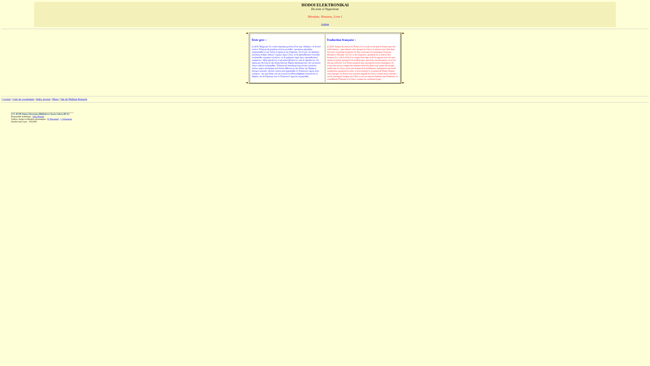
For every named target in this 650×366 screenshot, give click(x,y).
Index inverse (43, 99)
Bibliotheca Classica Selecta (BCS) (54, 114)
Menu (55, 99)
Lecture (7, 99)
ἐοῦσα (325, 24)
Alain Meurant (38, 116)
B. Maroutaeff (53, 119)
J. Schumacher (66, 119)
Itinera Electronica (30, 114)
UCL (13, 114)
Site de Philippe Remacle (73, 99)
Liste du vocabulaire (23, 99)
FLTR (18, 114)
